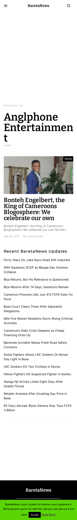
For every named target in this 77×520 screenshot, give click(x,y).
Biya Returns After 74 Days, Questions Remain (36, 287)
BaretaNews (38, 5)
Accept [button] (34, 514)
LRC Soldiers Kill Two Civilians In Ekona (32, 366)
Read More (48, 514)
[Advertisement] (38, 57)
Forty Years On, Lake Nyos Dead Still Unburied (37, 260)
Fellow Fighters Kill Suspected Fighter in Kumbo (37, 374)
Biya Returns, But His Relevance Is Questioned (36, 279)
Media (68, 158)
